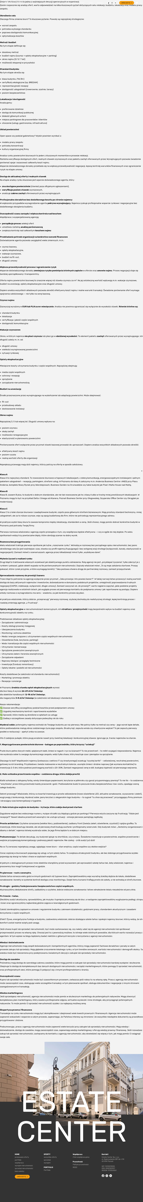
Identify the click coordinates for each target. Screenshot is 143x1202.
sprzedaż (47, 1160)
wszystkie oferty (50, 1157)
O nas (91, 3)
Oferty (48, 3)
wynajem (47, 1163)
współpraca (19, 1163)
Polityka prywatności (81, 1165)
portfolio (18, 1160)
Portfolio (58, 3)
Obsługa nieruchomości (75, 3)
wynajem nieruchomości (24, 1166)
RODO (75, 1167)
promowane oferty (22, 1157)
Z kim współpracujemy (81, 1157)
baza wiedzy (19, 1171)
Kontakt (100, 3)
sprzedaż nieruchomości (24, 1168)
